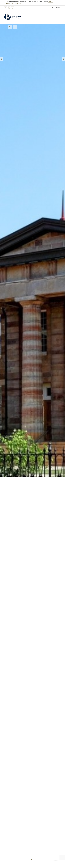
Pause (10, 27)
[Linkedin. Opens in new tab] (12, 8)
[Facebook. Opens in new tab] (5, 8)
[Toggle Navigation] (59, 17)
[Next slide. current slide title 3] (63, 59)
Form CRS (18, 3)
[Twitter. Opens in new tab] (9, 8)
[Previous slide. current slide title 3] (1, 59)
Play (15, 27)
